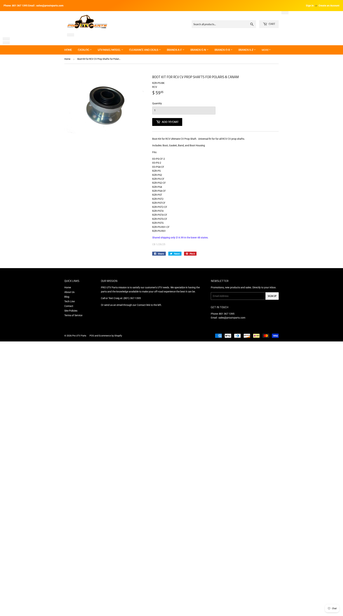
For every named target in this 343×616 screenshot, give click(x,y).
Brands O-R (222, 49)
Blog (66, 296)
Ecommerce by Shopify (110, 335)
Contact (68, 306)
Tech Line (69, 301)
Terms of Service (73, 315)
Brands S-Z (246, 49)
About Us (69, 292)
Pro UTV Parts (79, 335)
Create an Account (329, 5)
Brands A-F (174, 49)
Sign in (310, 5)
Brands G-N (198, 49)
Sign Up (272, 296)
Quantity (157, 103)
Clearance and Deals (144, 49)
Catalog (84, 49)
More (265, 49)
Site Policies (70, 310)
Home (68, 49)
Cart (271, 23)
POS (92, 335)
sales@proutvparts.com (231, 317)
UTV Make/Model (109, 49)
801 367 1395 (226, 313)
